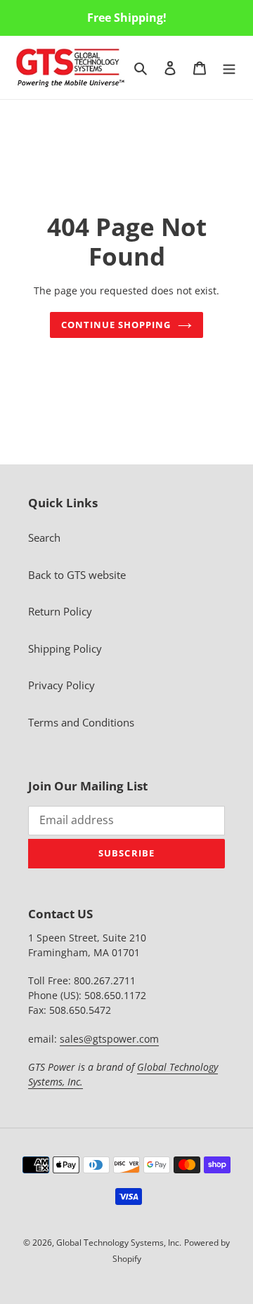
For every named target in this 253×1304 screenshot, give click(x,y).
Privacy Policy (61, 685)
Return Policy (60, 611)
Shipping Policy (65, 648)
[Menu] (229, 67)
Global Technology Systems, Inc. (118, 1242)
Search (44, 537)
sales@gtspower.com (109, 1038)
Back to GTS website (77, 575)
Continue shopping (116, 324)
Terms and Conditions (81, 722)
